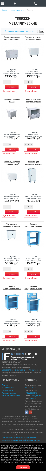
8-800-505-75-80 (7, 370)
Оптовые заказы (7, 390)
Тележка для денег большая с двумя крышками (12, 39)
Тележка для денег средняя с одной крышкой (12, 164)
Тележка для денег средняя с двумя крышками (33, 101)
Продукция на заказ (9, 393)
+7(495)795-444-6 (34, 370)
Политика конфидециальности (12, 438)
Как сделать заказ (8, 388)
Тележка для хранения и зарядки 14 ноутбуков (33, 164)
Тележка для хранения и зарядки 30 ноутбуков (11, 226)
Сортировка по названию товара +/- (19, 31)
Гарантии (5, 385)
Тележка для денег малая (12, 100)
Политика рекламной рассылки (22, 440)
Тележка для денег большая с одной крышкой (33, 39)
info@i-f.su (32, 398)
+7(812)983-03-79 (31, 393)
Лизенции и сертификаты (11, 396)
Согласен (23, 467)
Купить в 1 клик (9, 91)
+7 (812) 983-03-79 (20, 370)
